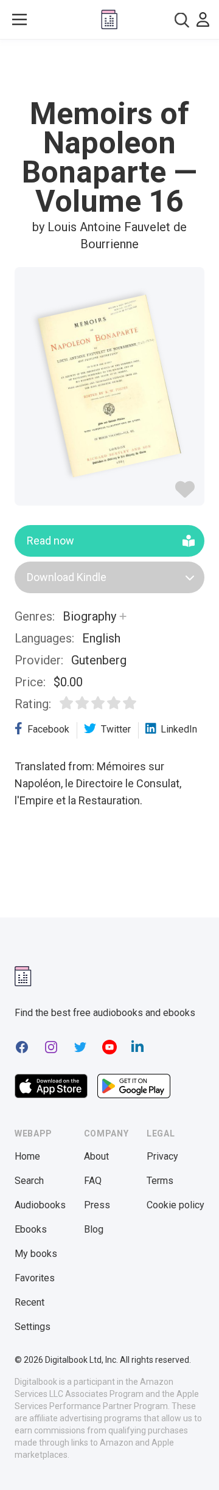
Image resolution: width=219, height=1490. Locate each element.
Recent (29, 1302)
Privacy (162, 1156)
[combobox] (182, 20)
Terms (160, 1180)
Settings (32, 1326)
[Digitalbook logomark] (23, 976)
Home (27, 1156)
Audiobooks (40, 1205)
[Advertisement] (109, 69)
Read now (50, 540)
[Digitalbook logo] (109, 19)
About (96, 1156)
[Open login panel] (202, 19)
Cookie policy (175, 1205)
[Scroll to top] (197, 1463)
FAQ (93, 1180)
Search (29, 1180)
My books (36, 1253)
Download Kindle (66, 577)
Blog (93, 1229)
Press (97, 1205)
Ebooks (31, 1229)
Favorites (35, 1278)
